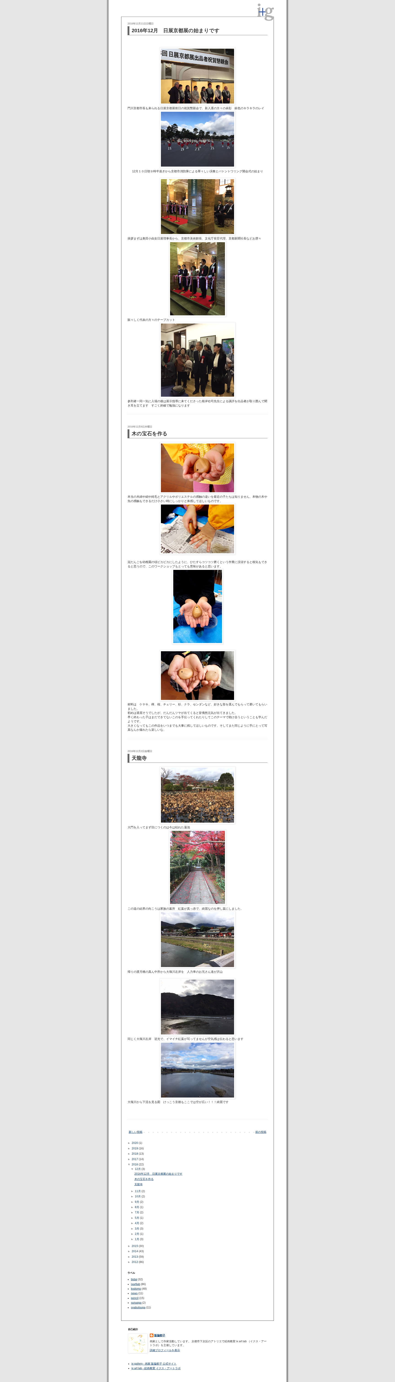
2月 (137, 1234)
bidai (134, 1279)
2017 (135, 1159)
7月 (137, 1212)
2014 (135, 1251)
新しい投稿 (135, 1132)
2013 (135, 1256)
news (134, 1293)
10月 (138, 1196)
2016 (135, 1164)
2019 (135, 1148)
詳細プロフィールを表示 (165, 1350)
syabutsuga (138, 1307)
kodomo (136, 1288)
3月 (137, 1228)
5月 (137, 1218)
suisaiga (136, 1302)
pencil (135, 1298)
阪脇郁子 (159, 1335)
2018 (135, 1153)
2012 (135, 1262)
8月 (137, 1207)
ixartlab (135, 1284)
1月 (137, 1239)
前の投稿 (260, 1132)
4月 (137, 1223)
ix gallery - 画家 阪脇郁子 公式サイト (153, 1363)
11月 (138, 1191)
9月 (137, 1202)
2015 (135, 1246)
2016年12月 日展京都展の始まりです (176, 30)
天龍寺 (139, 758)
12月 (138, 1169)
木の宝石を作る (150, 433)
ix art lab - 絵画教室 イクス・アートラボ (156, 1368)
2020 (135, 1143)
